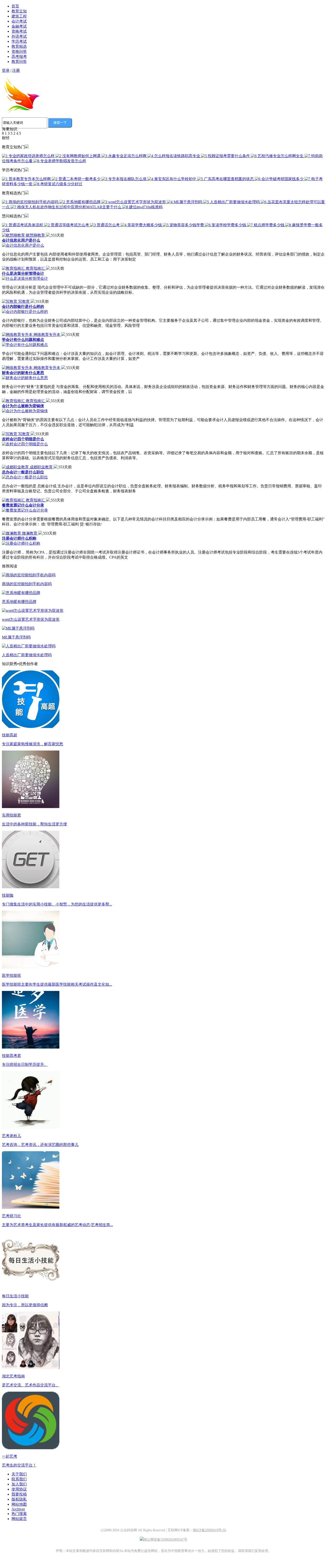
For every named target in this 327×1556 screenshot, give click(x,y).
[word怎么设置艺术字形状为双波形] (32, 610)
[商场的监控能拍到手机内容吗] (29, 575)
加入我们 (19, 1484)
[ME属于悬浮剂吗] (18, 628)
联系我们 (19, 1479)
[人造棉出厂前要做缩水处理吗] (29, 646)
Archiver (18, 1509)
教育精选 (19, 46)
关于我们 (19, 1474)
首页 (15, 6)
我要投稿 (19, 1494)
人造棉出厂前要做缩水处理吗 (27, 655)
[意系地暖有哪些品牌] (21, 593)
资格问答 (19, 51)
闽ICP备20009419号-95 (209, 1530)
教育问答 (19, 62)
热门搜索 (19, 1514)
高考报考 (19, 56)
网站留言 (19, 1519)
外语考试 (19, 36)
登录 (6, 70)
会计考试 (19, 21)
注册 (16, 70)
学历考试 (19, 41)
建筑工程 (19, 16)
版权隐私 (19, 1499)
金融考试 (19, 26)
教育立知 (19, 11)
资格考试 (19, 31)
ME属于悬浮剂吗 (16, 637)
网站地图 (19, 1504)
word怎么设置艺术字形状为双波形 (31, 619)
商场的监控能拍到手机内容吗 (27, 584)
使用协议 (19, 1489)
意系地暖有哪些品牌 (19, 602)
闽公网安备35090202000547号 (165, 1539)
